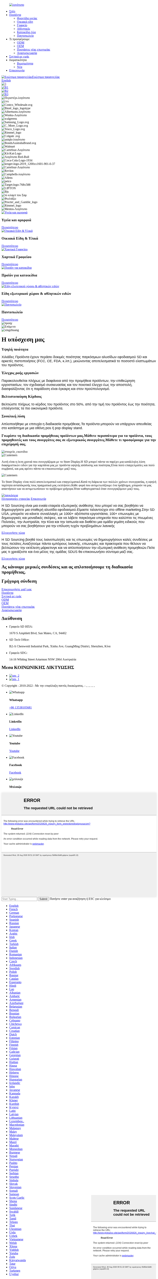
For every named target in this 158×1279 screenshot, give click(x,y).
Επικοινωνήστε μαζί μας (17, 589)
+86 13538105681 (20, 707)
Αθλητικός (23, 28)
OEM (20, 46)
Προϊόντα (15, 14)
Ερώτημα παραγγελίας (46, 77)
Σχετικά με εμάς (19, 56)
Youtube (14, 751)
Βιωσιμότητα (25, 63)
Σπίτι (12, 11)
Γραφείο (22, 25)
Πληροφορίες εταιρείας (16, 498)
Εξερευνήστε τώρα (13, 532)
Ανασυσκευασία (27, 53)
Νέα (19, 67)
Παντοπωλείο (25, 35)
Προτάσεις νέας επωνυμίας (33, 49)
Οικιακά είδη (25, 21)
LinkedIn (14, 729)
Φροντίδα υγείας (27, 18)
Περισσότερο (10, 227)
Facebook (15, 772)
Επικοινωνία (16, 70)
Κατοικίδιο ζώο (26, 32)
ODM (20, 42)
